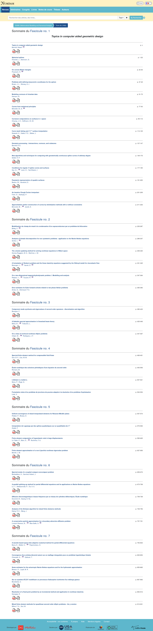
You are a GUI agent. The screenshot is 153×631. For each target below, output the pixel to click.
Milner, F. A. (16, 606)
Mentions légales (94, 621)
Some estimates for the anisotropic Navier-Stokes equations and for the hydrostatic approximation (47, 567)
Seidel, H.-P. (16, 158)
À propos (74, 621)
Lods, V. (14, 394)
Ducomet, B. (16, 499)
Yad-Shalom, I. (33, 170)
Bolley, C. (15, 228)
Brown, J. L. (16, 84)
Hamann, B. (16, 96)
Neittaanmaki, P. (22, 486)
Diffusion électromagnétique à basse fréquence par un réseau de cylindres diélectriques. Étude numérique (50, 497)
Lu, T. (14, 486)
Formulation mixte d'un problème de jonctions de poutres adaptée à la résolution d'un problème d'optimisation (51, 392)
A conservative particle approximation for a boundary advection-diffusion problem (41, 521)
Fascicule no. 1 (40, 31)
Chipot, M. (15, 336)
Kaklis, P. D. (25, 133)
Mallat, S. (22, 545)
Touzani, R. (27, 277)
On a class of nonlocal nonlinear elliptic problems (29, 334)
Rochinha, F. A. (36, 440)
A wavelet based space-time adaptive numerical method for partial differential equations (43, 543)
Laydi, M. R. (24, 569)
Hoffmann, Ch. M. (28, 121)
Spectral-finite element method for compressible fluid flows (33, 355)
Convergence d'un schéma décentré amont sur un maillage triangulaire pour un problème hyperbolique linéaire (51, 555)
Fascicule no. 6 (40, 465)
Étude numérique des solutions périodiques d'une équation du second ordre (39, 367)
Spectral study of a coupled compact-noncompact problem (33, 472)
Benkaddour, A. (17, 474)
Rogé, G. (22, 382)
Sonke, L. (15, 241)
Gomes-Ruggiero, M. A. (19, 253)
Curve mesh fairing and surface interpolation (29, 131)
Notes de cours (45, 9)
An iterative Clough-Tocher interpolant (25, 192)
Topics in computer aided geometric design (27, 45)
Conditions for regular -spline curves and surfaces (30, 168)
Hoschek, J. (16, 60)
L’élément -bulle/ (19, 380)
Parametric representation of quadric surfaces (28, 180)
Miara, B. (15, 324)
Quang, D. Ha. (26, 499)
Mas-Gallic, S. (34, 523)
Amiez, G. (15, 290)
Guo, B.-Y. (15, 357)
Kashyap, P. (23, 194)
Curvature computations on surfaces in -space (29, 119)
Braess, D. (23, 416)
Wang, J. (24, 511)
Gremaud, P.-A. (25, 290)
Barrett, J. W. (16, 453)
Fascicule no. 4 (40, 348)
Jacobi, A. (28, 207)
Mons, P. (14, 382)
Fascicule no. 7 (40, 536)
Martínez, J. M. (34, 253)
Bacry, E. (15, 545)
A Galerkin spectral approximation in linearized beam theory (33, 321)
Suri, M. (23, 606)
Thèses (57, 9)
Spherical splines (18, 57)
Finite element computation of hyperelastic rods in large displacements (37, 438)
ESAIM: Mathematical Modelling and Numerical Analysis (33, 25)
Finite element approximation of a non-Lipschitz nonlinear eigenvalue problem (40, 450)
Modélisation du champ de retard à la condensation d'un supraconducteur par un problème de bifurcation (49, 226)
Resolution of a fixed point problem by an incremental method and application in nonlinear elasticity (47, 592)
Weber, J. (33, 133)
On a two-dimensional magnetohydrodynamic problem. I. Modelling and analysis (40, 275)
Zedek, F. (15, 428)
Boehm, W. (15, 182)
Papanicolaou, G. (35, 545)
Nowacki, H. (16, 133)
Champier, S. (16, 557)
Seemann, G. (25, 60)
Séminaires (15, 9)
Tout (120, 17)
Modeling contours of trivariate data (24, 94)
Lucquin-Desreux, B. (18, 523)
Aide (83, 621)
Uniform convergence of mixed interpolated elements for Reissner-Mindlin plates (40, 414)
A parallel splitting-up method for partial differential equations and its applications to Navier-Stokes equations (51, 484)
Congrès (26, 9)
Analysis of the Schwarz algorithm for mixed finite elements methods (36, 509)
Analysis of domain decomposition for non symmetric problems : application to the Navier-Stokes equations (50, 238)
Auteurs (65, 9)
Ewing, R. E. (16, 511)
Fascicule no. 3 (40, 302)
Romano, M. (16, 370)
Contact (106, 621)
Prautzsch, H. (16, 72)
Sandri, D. (27, 265)
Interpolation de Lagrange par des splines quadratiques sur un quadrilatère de (41, 426)
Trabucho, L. (26, 324)
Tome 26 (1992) (61, 25)
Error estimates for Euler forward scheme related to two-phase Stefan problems (40, 288)
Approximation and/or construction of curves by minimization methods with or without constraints (47, 205)
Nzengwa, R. (16, 594)
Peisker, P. (15, 416)
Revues (5, 9)
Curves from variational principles (24, 106)
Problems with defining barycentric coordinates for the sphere (34, 82)
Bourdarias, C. (16, 582)
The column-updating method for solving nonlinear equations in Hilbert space (40, 251)
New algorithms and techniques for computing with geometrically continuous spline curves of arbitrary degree (51, 156)
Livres (34, 9)
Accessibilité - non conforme (57, 621)
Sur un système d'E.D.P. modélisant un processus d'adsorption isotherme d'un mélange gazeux (46, 579)
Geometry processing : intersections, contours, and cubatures (34, 143)
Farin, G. (15, 194)
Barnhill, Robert (17, 47)
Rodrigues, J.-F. (28, 336)
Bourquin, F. (16, 311)
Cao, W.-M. (23, 357)
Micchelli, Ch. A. (17, 109)
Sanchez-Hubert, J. (29, 474)
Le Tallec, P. (16, 440)
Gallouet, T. (28, 557)
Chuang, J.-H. (16, 121)
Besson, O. (15, 569)
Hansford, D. (24, 182)
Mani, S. (23, 440)
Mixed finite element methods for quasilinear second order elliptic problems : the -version (44, 604)
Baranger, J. (16, 265)
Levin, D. (24, 170)
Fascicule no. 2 (40, 219)
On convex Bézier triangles (21, 70)
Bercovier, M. (16, 207)
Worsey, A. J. (25, 84)
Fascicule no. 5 (40, 407)
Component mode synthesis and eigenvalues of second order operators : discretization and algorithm (48, 309)
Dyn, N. (14, 170)
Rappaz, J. (15, 277)
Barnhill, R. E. (16, 145)
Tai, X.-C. (32, 486)
